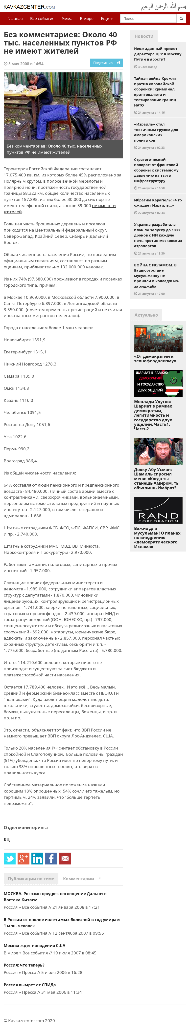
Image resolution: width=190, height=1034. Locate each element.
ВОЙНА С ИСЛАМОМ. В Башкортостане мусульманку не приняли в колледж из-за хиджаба (156, 279)
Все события (42, 18)
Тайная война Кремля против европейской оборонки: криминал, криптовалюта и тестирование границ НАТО (155, 95)
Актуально (146, 315)
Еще (105, 18)
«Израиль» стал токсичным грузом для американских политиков (156, 136)
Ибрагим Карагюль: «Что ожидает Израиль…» (158, 206)
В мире (87, 18)
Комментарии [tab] (81, 879)
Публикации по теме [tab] (31, 879)
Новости (144, 36)
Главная (15, 18)
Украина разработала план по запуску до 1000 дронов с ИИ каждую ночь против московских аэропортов (158, 238)
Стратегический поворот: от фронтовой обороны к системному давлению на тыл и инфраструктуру (156, 173)
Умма (67, 18)
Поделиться (104, 62)
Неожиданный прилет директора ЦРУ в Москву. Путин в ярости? (158, 57)
